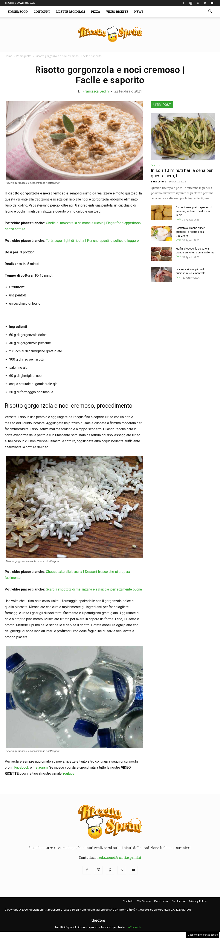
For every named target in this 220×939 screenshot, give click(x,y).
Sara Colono (158, 181)
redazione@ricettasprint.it (119, 858)
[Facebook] (183, 3)
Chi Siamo (144, 901)
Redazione (161, 901)
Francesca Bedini (96, 91)
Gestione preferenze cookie (203, 934)
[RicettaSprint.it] (110, 34)
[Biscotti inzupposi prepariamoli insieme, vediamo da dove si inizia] (161, 212)
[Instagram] (191, 3)
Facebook (21, 767)
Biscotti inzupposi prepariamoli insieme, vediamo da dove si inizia (194, 211)
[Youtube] (212, 3)
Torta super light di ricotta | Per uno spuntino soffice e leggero (92, 241)
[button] (210, 11)
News (138, 11)
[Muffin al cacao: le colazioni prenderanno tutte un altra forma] (161, 254)
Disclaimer (179, 901)
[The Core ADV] (98, 922)
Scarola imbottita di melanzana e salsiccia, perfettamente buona (94, 589)
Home (8, 56)
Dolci (178, 219)
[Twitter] (205, 3)
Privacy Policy (198, 901)
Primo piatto (24, 56)
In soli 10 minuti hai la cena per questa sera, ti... (182, 173)
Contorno (155, 165)
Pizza (95, 11)
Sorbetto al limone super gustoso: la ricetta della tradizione (190, 232)
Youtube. (69, 773)
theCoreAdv (133, 927)
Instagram (40, 767)
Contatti (128, 901)
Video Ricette (117, 11)
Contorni (42, 11)
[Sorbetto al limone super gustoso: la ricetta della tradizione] (161, 233)
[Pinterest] (198, 3)
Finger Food (18, 11)
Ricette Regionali (70, 11)
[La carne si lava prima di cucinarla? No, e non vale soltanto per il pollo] (161, 274)
